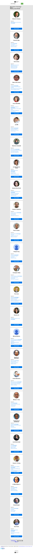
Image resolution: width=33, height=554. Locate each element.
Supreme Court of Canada (15, 532)
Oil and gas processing (14, 151)
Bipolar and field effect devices (16, 425)
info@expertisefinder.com (22, 546)
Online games (13, 172)
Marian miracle (13, 447)
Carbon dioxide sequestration (15, 470)
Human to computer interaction (16, 300)
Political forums (13, 173)
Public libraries (13, 111)
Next (16, 541)
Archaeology (13, 278)
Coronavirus (13, 44)
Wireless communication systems (16, 344)
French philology (13, 446)
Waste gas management (15, 152)
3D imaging (13, 488)
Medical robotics (13, 363)
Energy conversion (16, 212)
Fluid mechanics (13, 213)
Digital (14, 487)
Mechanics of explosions (15, 215)
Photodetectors (13, 427)
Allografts (12, 234)
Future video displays (14, 490)
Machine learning (13, 46)
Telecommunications (16, 339)
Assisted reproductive (14, 530)
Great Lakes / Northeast (14, 279)
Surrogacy (12, 533)
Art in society (13, 511)
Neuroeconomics (13, 195)
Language (14, 85)
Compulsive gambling (14, 194)
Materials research (14, 236)
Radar (14, 43)
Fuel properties (13, 214)
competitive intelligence (15, 107)
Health (14, 403)
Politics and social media (15, 174)
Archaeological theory (14, 277)
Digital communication (14, 171)
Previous (14, 540)
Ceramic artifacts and (16, 276)
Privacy (29, 546)
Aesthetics (12, 509)
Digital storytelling (14, 489)
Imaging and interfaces (14, 362)
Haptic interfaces (13, 361)
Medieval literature (14, 448)
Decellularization (16, 233)
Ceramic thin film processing (15, 404)
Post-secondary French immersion (16, 88)
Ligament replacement (14, 235)
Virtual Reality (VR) (14, 68)
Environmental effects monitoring (16, 150)
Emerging (14, 508)
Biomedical (15, 360)
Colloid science (13, 405)
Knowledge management (15, 110)
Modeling (12, 426)
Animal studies (13, 510)
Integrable (15, 424)
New (14, 445)
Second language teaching (15, 89)
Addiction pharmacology (15, 193)
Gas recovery (15, 149)
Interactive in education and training (15, 297)
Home (27, 546)
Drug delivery (13, 406)
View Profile (16, 28)
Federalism (12, 531)
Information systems (14, 45)
